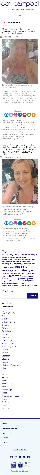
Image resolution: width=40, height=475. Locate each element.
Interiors (5, 350)
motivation (15, 233)
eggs (3, 261)
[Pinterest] (24, 115)
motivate (15, 127)
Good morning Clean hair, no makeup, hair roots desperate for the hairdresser (18, 31)
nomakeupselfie (8, 129)
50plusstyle (5, 257)
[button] (20, 15)
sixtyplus (26, 132)
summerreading (17, 236)
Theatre (5, 393)
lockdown (30, 125)
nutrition (5, 279)
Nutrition (5, 371)
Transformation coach (11, 396)
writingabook (7, 238)
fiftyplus (18, 123)
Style (4, 387)
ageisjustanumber (9, 120)
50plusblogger (15, 255)
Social (4, 380)
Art (3, 316)
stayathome (7, 134)
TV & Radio (6, 402)
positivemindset (19, 129)
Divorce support (9, 328)
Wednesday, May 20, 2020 (12, 157)
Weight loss (6, 408)
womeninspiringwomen (16, 136)
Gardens (5, 337)
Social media (7, 383)
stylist (14, 281)
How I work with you (10, 428)
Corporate (6, 325)
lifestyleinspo (19, 273)
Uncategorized (8, 405)
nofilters (22, 127)
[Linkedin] (20, 115)
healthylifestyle (8, 267)
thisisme (20, 134)
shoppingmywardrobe (14, 132)
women (5, 136)
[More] (33, 115)
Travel (4, 399)
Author (5, 438)
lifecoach (17, 271)
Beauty (5, 319)
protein (30, 279)
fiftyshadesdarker (9, 125)
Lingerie (5, 362)
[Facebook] (6, 115)
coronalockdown (8, 123)
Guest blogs (7, 340)
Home (5, 424)
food (28, 261)
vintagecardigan (29, 134)
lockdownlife (7, 127)
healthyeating (16, 264)
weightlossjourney (11, 283)
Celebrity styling (8, 322)
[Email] (29, 115)
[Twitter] (11, 115)
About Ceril (7, 433)
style (10, 281)
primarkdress (30, 129)
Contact (6, 443)
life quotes (6, 353)
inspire (17, 125)
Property (5, 374)
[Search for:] (13, 296)
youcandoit (25, 285)
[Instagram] (15, 115)
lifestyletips (29, 273)
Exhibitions (6, 331)
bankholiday (19, 120)
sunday (14, 134)
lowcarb (5, 276)
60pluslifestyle (21, 257)
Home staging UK (9, 346)
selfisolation (24, 233)
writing (25, 236)
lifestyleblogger (7, 273)
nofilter (24, 276)
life (26, 267)
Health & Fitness (8, 343)
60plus (12, 257)
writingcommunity (28, 238)
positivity (22, 279)
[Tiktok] (16, 457)
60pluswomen (18, 229)
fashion (16, 261)
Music (4, 368)
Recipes (5, 377)
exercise (9, 261)
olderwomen (13, 279)
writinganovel (16, 238)
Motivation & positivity (11, 365)
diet (33, 259)
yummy (34, 285)
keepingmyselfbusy (9, 231)
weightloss (29, 281)
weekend (20, 281)
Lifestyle (5, 359)
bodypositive (26, 259)
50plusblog (5, 255)
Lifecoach (6, 356)
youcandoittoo (15, 240)
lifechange (7, 270)
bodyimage (17, 259)
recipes (4, 281)
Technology (7, 390)
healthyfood (29, 263)
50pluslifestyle (8, 229)
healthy (5, 263)
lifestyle (23, 125)
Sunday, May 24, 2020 (10, 37)
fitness (23, 261)
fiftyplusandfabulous (28, 123)
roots (5, 132)
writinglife (6, 240)
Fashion (5, 334)
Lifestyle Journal (20, 450)
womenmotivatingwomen (11, 139)
